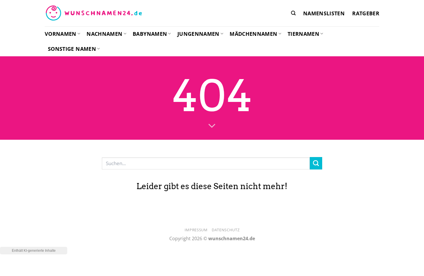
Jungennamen (198, 33)
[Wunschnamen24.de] (94, 13)
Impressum (196, 229)
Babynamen (150, 33)
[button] (293, 13)
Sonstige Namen (72, 48)
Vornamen (60, 33)
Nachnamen (104, 33)
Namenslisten (324, 13)
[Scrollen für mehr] (212, 126)
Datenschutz (225, 229)
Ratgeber (365, 13)
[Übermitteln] (316, 163)
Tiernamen (303, 33)
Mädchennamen (253, 33)
